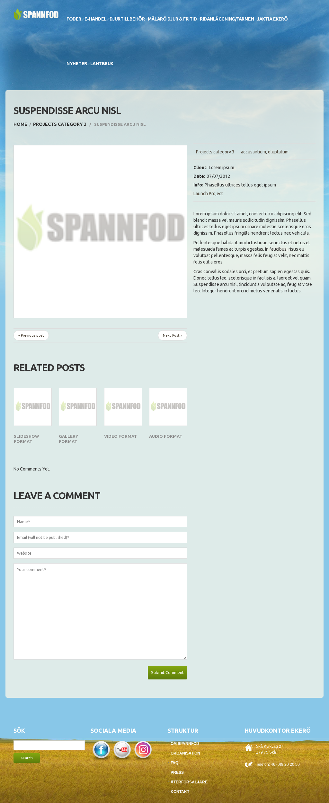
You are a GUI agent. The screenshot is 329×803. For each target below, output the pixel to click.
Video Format (120, 436)
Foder (74, 19)
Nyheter (77, 63)
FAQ (174, 763)
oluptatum (278, 151)
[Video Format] (123, 407)
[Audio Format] (168, 407)
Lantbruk (101, 63)
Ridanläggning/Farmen (227, 19)
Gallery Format (68, 439)
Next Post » (172, 335)
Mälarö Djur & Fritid (172, 19)
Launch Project (208, 193)
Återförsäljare (189, 782)
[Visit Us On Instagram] (142, 750)
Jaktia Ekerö (272, 19)
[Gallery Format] (77, 407)
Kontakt (180, 792)
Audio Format (165, 436)
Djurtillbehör (127, 19)
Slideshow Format (26, 439)
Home (20, 124)
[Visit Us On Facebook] (101, 750)
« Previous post (31, 335)
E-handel (95, 19)
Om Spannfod (185, 743)
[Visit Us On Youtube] (121, 750)
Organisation (185, 753)
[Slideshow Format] (32, 407)
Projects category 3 (59, 124)
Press (177, 772)
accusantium (253, 151)
